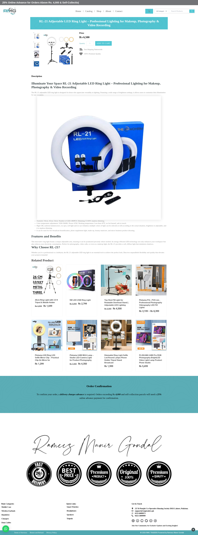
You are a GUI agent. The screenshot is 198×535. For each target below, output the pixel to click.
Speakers (70, 515)
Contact (118, 11)
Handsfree (5, 515)
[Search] (191, 11)
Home (78, 11)
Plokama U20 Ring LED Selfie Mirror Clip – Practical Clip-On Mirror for (47, 357)
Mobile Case (6, 507)
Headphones (71, 511)
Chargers (5, 519)
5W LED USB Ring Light (80, 300)
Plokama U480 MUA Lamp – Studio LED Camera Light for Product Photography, (82, 357)
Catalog (88, 11)
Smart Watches (72, 507)
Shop (99, 11)
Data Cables (6, 523)
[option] (36, 35)
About (108, 11)
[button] (5, 528)
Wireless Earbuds (8, 511)
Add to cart (103, 43)
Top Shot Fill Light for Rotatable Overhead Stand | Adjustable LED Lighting (116, 302)
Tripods (70, 519)
